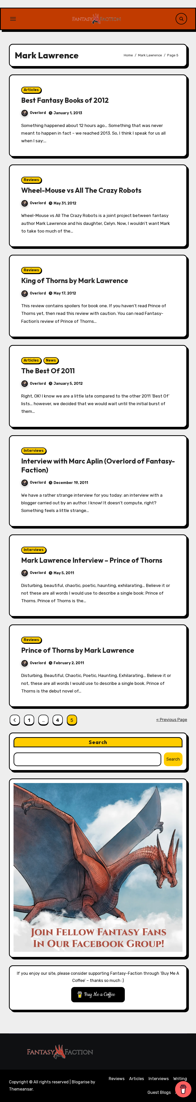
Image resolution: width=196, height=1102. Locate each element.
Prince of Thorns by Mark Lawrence (77, 650)
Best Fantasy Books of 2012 (65, 100)
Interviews (34, 451)
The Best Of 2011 (48, 370)
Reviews (31, 180)
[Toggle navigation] (13, 19)
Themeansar (21, 1089)
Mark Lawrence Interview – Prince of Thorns (91, 560)
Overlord (38, 113)
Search (98, 742)
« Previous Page (171, 719)
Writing (180, 1078)
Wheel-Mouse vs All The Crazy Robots (81, 190)
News (51, 360)
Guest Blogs (159, 1092)
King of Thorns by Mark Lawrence (74, 280)
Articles (31, 90)
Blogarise (81, 1082)
